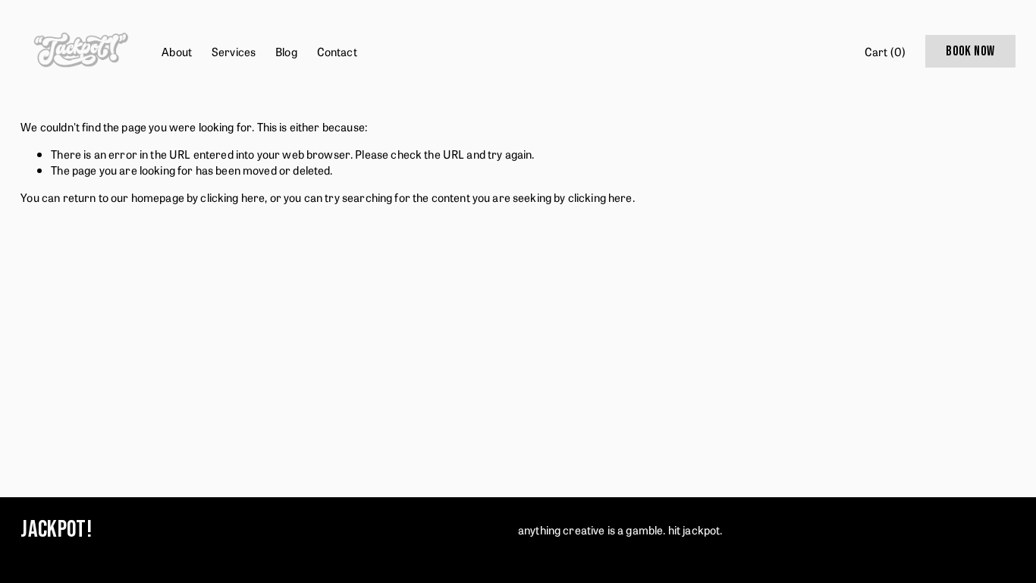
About (177, 51)
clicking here (232, 197)
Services (234, 51)
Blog (286, 51)
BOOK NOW (970, 51)
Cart (885, 51)
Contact (337, 51)
